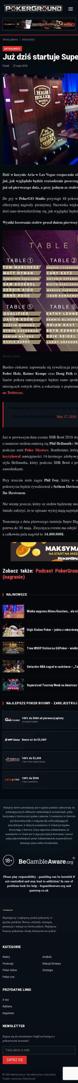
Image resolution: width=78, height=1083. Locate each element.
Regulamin (8, 1013)
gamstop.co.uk (39, 890)
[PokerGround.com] (33, 9)
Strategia (47, 970)
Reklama (7, 1006)
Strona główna (10, 39)
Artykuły (46, 956)
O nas (6, 999)
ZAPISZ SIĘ (14, 1060)
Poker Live (8, 976)
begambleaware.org (52, 885)
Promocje (8, 963)
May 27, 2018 (66, 416)
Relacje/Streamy (51, 963)
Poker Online (10, 970)
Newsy (6, 956)
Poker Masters (37, 450)
